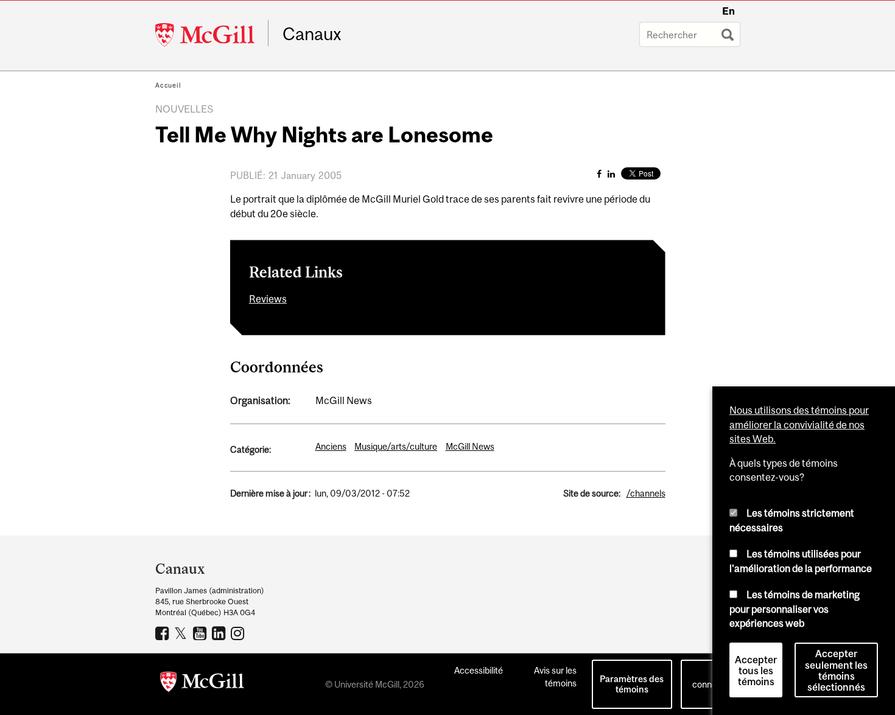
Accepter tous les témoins (756, 670)
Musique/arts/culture (395, 446)
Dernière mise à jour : (270, 493)
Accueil (168, 85)
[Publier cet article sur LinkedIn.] (611, 174)
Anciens (330, 446)
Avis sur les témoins (555, 676)
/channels (645, 493)
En (728, 11)
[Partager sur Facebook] (599, 174)
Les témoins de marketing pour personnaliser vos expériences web (794, 609)
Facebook (163, 633)
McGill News (470, 446)
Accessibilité (478, 670)
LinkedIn (220, 633)
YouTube (201, 633)
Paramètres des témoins (632, 684)
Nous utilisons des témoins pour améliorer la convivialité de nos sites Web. (799, 424)
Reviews (268, 298)
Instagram (239, 633)
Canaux (312, 34)
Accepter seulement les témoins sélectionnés (836, 670)
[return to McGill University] (202, 684)
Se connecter (712, 677)
